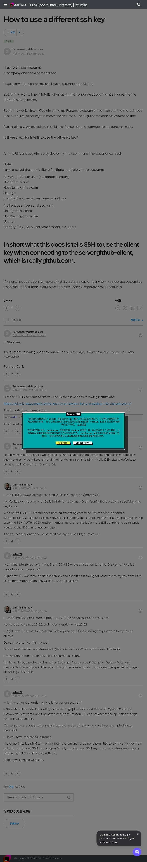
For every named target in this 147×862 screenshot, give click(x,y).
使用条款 (47, 433)
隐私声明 (36, 433)
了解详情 (81, 424)
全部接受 (62, 442)
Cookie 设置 (82, 442)
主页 (18, 4)
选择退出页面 (75, 436)
